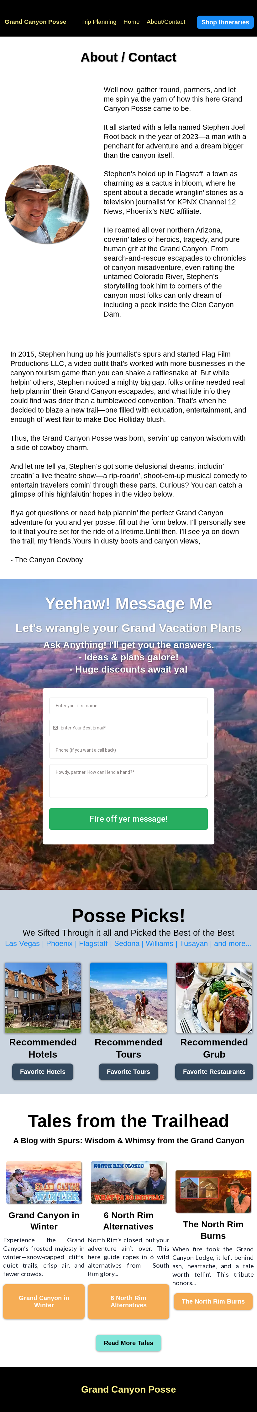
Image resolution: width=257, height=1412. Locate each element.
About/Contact (166, 21)
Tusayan (194, 943)
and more (229, 943)
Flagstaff (94, 943)
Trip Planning (99, 21)
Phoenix (59, 943)
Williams (159, 943)
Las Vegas (22, 943)
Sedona (126, 943)
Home (131, 21)
